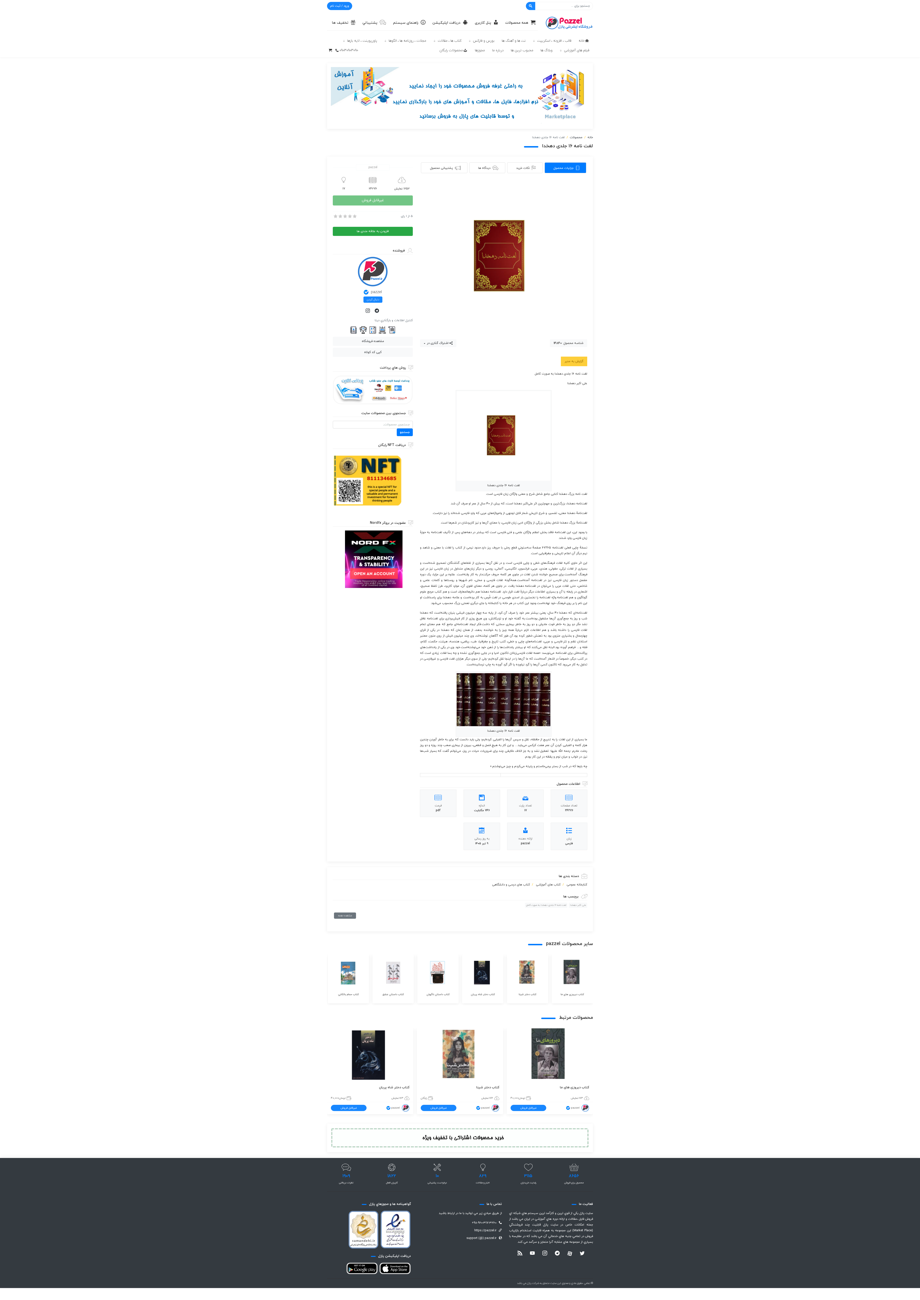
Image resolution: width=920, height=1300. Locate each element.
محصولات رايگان (451, 50)
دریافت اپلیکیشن (446, 22)
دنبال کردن (373, 300)
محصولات (576, 137)
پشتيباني (369, 22)
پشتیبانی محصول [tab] (441, 168)
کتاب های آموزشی (548, 885)
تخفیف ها (340, 22)
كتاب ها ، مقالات (449, 41)
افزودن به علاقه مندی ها (373, 231)
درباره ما (498, 50)
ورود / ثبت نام (339, 6)
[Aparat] (570, 1253)
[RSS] (520, 1254)
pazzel (376, 292)
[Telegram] (377, 311)
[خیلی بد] (335, 216)
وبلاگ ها (546, 50)
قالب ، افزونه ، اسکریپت (554, 41)
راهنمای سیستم (405, 22)
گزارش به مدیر (574, 361)
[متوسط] (344, 216)
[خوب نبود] (340, 216)
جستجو (405, 432)
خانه (582, 41)
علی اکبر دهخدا (578, 905)
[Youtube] (532, 1254)
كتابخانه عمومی (577, 885)
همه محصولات (516, 22)
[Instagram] (368, 311)
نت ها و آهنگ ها (514, 41)
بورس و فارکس (483, 41)
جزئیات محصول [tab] (563, 168)
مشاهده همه (345, 916)
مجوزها (480, 50)
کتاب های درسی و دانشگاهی (511, 885)
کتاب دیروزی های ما (574, 1087)
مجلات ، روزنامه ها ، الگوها (407, 41)
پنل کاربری (483, 22)
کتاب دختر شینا (487, 1087)
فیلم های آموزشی (576, 50)
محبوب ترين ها (522, 50)
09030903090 (348, 50)
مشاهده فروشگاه (373, 341)
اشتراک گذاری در (437, 343)
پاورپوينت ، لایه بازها (362, 41)
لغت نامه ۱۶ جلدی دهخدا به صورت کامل (546, 905)
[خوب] (349, 216)
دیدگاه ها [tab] (484, 168)
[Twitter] (582, 1254)
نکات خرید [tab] (523, 168)
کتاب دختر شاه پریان (394, 1087)
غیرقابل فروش (373, 200)
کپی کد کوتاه (373, 352)
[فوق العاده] (354, 216)
